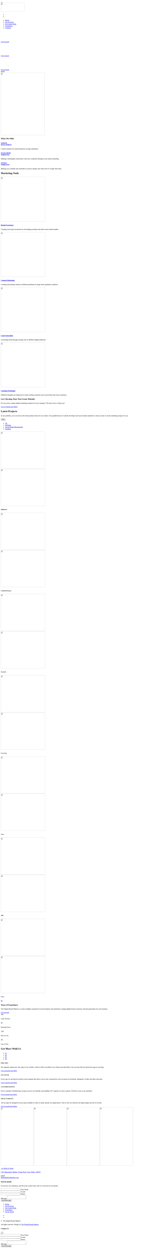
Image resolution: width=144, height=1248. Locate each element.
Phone (23, 1194)
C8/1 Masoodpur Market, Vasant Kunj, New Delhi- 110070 (20, 1172)
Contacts (8, 28)
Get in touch (5, 42)
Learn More (13, 407)
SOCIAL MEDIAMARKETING (6, 153)
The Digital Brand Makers (30, 1224)
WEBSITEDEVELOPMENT (6, 143)
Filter (3, 419)
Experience (9, 26)
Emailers (8, 429)
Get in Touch (5, 407)
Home (7, 20)
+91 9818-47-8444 (7, 1168)
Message (4, 1198)
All (6, 423)
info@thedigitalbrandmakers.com (10, 1176)
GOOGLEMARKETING (5, 163)
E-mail (23, 1192)
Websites (8, 425)
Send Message (6, 1200)
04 (6, 1059)
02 (6, 1055)
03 (6, 1057)
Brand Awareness (7, 225)
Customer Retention (8, 391)
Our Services (9, 22)
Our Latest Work (10, 24)
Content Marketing (8, 280)
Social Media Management (14, 427)
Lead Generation (7, 336)
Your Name (24, 1189)
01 (6, 1053)
